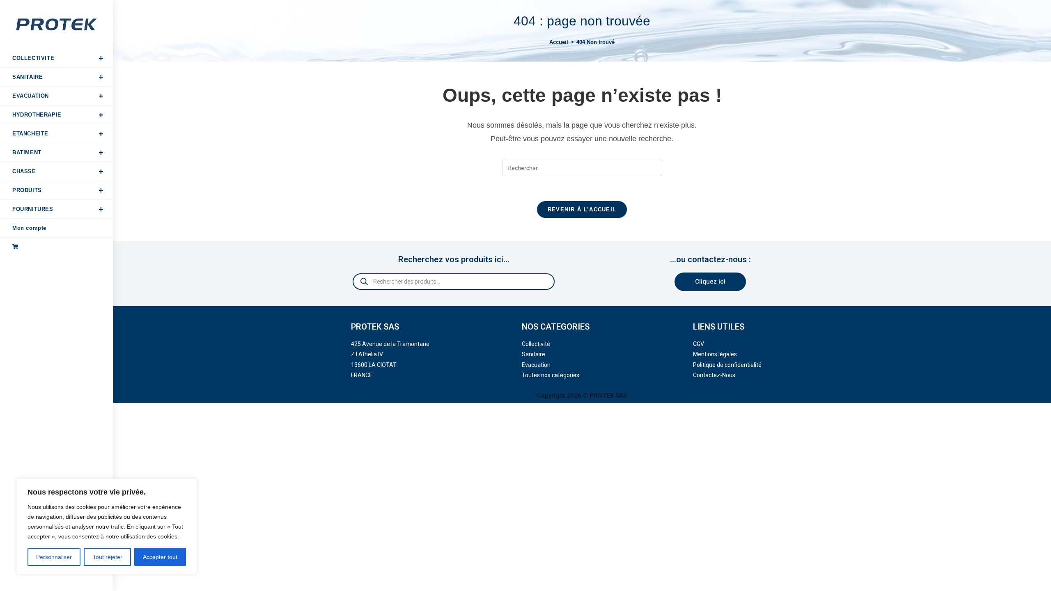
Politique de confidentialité (727, 365)
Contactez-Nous (714, 375)
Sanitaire (533, 354)
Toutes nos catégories (550, 375)
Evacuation (536, 365)
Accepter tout (160, 557)
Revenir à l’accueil (582, 209)
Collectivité (536, 344)
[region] (106, 527)
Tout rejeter (107, 557)
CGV (698, 344)
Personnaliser (54, 557)
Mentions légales (715, 354)
